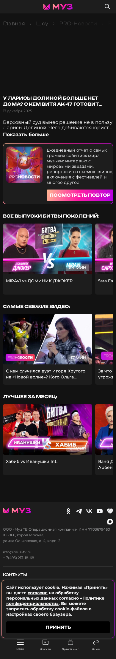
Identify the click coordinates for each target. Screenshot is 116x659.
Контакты (15, 575)
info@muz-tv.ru (17, 552)
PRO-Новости (78, 23)
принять (58, 627)
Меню (20, 648)
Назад (96, 649)
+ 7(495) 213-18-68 (18, 558)
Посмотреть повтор (80, 195)
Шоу (42, 23)
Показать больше (26, 134)
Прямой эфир (70, 649)
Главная (14, 23)
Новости (45, 649)
